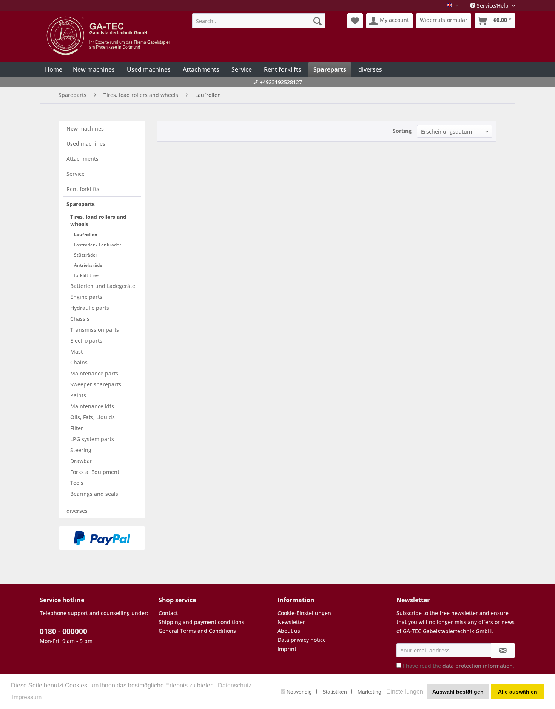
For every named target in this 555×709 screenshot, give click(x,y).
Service (75, 173)
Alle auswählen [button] (517, 692)
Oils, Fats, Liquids (92, 417)
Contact (168, 613)
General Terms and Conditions (197, 630)
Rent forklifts (82, 188)
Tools (76, 482)
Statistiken (334, 692)
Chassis (79, 318)
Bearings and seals (94, 493)
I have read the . (458, 665)
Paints (78, 395)
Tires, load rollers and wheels (98, 220)
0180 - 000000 (63, 631)
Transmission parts (94, 329)
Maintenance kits (92, 406)
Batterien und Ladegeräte (102, 285)
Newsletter (291, 622)
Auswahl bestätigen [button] (458, 692)
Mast (76, 351)
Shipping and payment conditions (201, 622)
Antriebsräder (89, 265)
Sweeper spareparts (95, 384)
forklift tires (86, 275)
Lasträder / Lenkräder (97, 244)
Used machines (85, 143)
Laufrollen (85, 234)
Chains (79, 362)
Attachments (82, 158)
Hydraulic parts (89, 307)
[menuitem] (258, 20)
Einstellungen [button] (404, 691)
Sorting (402, 130)
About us (289, 630)
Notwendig (299, 692)
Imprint (287, 648)
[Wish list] (355, 20)
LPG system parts (92, 439)
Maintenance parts (94, 373)
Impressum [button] (27, 697)
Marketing (369, 692)
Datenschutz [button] (234, 685)
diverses (77, 510)
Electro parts (86, 340)
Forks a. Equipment (94, 471)
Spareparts (80, 204)
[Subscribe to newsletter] (503, 650)
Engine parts (86, 296)
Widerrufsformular (443, 19)
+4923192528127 (281, 82)
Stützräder (85, 255)
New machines (85, 128)
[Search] (317, 20)
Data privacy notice (302, 639)
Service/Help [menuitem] (492, 5)
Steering (80, 450)
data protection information (477, 665)
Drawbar (81, 460)
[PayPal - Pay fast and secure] (101, 538)
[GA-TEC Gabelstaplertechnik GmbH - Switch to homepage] (109, 35)
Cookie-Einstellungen (304, 613)
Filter (76, 428)
